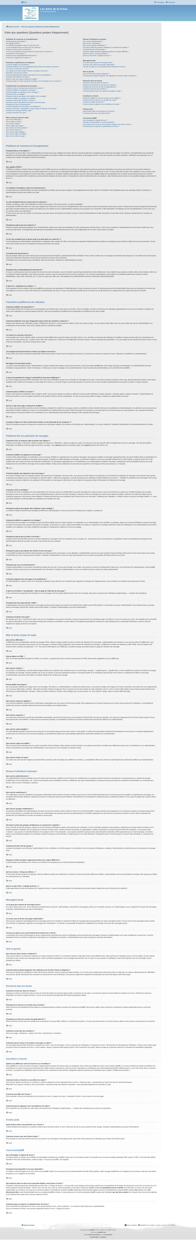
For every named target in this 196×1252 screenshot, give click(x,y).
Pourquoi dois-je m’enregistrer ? (16, 41)
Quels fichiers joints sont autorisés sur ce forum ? (99, 111)
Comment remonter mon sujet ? (16, 112)
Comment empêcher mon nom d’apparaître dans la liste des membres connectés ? (32, 66)
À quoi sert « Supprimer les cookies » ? (18, 57)
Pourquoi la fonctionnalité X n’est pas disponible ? (99, 122)
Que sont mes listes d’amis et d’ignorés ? (96, 74)
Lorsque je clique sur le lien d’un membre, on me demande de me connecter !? (34, 81)
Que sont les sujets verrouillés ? (16, 134)
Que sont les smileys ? (13, 123)
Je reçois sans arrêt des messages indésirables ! (99, 64)
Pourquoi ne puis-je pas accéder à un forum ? (20, 100)
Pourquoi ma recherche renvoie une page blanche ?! (100, 87)
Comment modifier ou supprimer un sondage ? (21, 98)
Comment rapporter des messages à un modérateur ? (23, 106)
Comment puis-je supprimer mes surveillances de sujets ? (101, 104)
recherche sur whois (142, 1186)
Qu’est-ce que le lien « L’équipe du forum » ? (97, 55)
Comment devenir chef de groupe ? (94, 49)
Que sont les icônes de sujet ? (16, 136)
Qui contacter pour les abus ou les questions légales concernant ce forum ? (107, 124)
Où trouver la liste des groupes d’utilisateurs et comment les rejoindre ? (106, 47)
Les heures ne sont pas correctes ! (17, 68)
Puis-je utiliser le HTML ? (14, 121)
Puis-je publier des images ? (15, 126)
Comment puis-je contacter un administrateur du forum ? (101, 126)
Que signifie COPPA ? (13, 43)
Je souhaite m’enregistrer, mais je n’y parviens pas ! (22, 45)
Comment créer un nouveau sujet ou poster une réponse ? (25, 88)
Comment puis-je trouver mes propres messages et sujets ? (102, 91)
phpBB (126, 368)
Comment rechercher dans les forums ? (96, 83)
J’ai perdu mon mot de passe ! (15, 53)
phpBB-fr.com (101, 1232)
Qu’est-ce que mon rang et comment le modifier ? (22, 79)
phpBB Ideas (115, 1171)
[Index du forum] (30, 12)
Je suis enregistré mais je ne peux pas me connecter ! (23, 47)
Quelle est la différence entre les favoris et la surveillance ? (102, 98)
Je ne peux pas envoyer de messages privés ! (98, 62)
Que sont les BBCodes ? (14, 119)
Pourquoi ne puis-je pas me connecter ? (19, 49)
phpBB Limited (64, 1157)
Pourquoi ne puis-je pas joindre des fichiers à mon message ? (26, 102)
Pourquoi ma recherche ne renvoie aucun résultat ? (99, 85)
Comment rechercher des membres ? (95, 89)
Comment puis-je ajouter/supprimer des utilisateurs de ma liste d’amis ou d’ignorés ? (110, 76)
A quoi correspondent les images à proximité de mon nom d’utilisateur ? (29, 75)
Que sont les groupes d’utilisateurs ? (95, 45)
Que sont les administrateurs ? (93, 41)
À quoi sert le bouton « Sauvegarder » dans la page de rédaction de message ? (31, 108)
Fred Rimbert (108, 1234)
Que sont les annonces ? (14, 130)
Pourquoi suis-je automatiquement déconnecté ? (21, 55)
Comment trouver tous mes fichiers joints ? (97, 113)
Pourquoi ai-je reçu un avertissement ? (18, 104)
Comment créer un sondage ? (15, 94)
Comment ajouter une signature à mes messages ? (22, 92)
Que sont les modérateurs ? (92, 43)
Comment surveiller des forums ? (93, 102)
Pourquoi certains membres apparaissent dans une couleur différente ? (106, 51)
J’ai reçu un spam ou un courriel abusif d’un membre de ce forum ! (104, 66)
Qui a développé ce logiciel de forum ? (95, 120)
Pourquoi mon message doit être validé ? (19, 110)
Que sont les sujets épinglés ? (15, 132)
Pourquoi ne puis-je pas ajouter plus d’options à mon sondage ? (26, 96)
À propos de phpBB (51, 1159)
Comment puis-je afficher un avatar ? (18, 77)
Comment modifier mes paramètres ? (18, 64)
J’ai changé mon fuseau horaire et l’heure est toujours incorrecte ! (27, 71)
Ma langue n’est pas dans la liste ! (17, 73)
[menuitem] (24, 2)
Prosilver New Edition (93, 1234)
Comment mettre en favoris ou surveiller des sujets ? (100, 100)
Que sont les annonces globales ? (17, 128)
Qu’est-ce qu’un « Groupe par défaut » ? (96, 53)
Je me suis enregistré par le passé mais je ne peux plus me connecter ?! (29, 51)
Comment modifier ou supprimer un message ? (21, 90)
